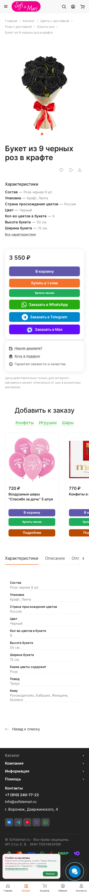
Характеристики (21, 558)
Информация (17, 771)
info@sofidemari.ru (20, 802)
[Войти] (73, 6)
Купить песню (44, 292)
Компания (14, 763)
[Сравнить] (71, 170)
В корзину (44, 271)
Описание (55, 558)
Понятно (50, 874)
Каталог (12, 755)
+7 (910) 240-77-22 (22, 795)
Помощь (13, 779)
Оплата (79, 558)
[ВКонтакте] (9, 822)
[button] (42, 134)
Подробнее (32, 533)
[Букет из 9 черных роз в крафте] (44, 91)
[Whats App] (45, 822)
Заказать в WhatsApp (48, 304)
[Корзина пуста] (82, 6)
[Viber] (36, 822)
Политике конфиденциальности (26, 867)
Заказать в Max (49, 329)
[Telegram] (18, 822)
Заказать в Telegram (48, 317)
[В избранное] (61, 170)
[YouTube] (27, 822)
